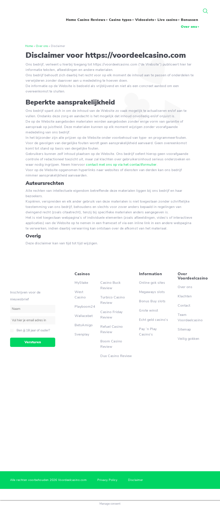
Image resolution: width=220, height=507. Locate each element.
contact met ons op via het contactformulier (121, 164)
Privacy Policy (107, 480)
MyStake (81, 282)
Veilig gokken (188, 338)
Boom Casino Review (111, 344)
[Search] (205, 11)
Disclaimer (135, 480)
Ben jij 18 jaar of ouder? (33, 330)
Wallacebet (84, 316)
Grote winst (148, 310)
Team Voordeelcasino (190, 317)
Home (71, 19)
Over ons (189, 26)
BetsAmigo (84, 325)
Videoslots (144, 19)
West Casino (80, 295)
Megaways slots (152, 292)
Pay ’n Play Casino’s (148, 332)
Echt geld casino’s (153, 319)
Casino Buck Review (110, 285)
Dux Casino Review (116, 356)
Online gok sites (152, 282)
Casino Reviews (91, 19)
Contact (184, 305)
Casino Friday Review (111, 315)
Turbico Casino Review (112, 300)
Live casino (167, 19)
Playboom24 (84, 306)
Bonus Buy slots (152, 301)
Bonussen (189, 19)
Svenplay (82, 334)
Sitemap (184, 329)
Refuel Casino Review (111, 329)
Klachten (185, 296)
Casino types (120, 19)
